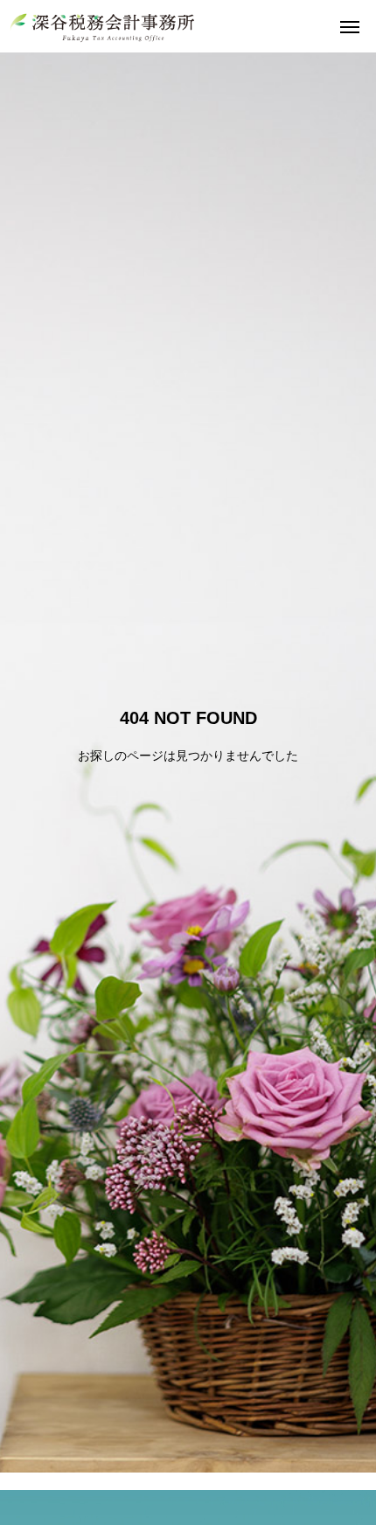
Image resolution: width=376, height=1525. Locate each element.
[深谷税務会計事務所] (103, 26)
